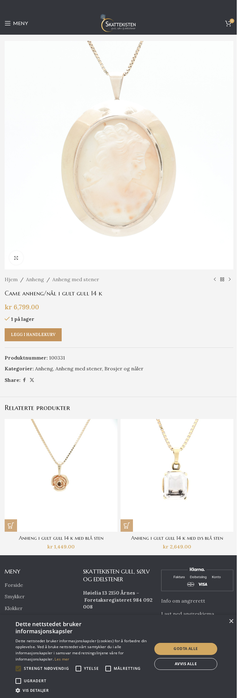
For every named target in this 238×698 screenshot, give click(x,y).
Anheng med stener (75, 279)
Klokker (14, 608)
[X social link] (32, 380)
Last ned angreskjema (187, 614)
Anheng (35, 279)
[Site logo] (119, 23)
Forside (14, 585)
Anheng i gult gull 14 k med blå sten (61, 538)
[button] (11, 525)
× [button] (231, 621)
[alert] (119, 656)
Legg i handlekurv (33, 334)
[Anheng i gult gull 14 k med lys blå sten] (177, 475)
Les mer (62, 659)
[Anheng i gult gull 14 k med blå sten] (61, 475)
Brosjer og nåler (123, 368)
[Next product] (229, 279)
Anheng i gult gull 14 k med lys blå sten (177, 538)
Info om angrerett (183, 601)
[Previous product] (214, 279)
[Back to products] (222, 279)
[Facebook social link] (24, 380)
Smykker (15, 596)
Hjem (11, 279)
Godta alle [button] (186, 648)
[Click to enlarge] (16, 258)
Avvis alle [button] (186, 663)
